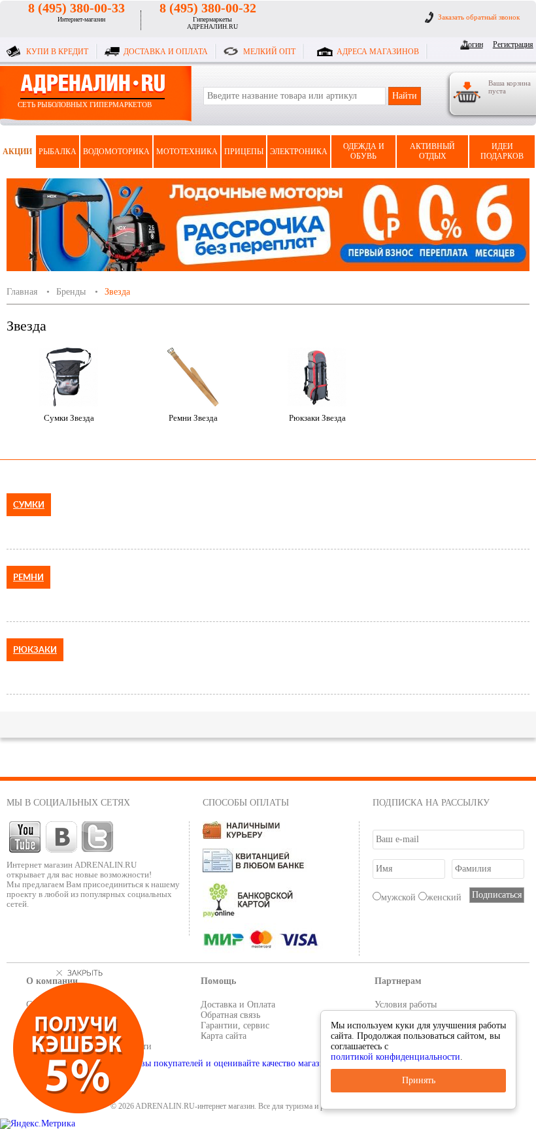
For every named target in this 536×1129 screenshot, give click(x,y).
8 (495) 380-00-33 (76, 8)
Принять (418, 1080)
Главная (22, 292)
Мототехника (187, 151)
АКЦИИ (17, 151)
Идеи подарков (502, 151)
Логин (473, 44)
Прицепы (243, 151)
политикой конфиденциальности (395, 1057)
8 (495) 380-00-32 (207, 8)
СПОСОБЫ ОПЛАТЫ (246, 803)
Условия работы (406, 1004)
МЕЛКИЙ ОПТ (269, 51)
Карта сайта (223, 1036)
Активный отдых (432, 151)
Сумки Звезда (69, 418)
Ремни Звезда (193, 418)
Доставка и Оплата (238, 1004)
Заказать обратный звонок (479, 17)
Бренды (71, 292)
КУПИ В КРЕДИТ (57, 51)
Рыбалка (57, 151)
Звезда (117, 292)
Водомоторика (116, 151)
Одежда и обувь (363, 151)
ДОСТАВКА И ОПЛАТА (166, 51)
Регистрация (511, 44)
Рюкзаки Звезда (317, 418)
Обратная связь (230, 1015)
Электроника (298, 151)
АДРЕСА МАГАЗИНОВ (378, 51)
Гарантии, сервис (235, 1025)
